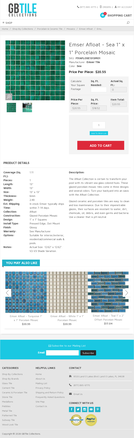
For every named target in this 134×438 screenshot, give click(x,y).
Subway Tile (8, 420)
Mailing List (41, 383)
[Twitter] (78, 409)
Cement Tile (8, 387)
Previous (7, 293)
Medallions (7, 401)
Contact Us (41, 406)
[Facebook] (71, 409)
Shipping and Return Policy (50, 392)
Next (127, 293)
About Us (40, 378)
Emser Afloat (86, 28)
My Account (124, 7)
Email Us (78, 394)
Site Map (40, 401)
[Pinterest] (97, 409)
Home (5, 28)
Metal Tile (7, 410)
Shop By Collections (22, 28)
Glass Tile (7, 383)
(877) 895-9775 (88, 7)
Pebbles (6, 406)
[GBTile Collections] (27, 9)
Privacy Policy (43, 387)
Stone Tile (7, 397)
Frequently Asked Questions (50, 397)
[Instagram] (84, 409)
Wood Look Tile (10, 424)
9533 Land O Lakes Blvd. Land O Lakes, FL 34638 (99, 376)
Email (41, 352)
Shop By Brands (10, 378)
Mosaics (71, 28)
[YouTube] (91, 409)
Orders (106, 7)
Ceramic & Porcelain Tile (14, 392)
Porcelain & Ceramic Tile (49, 28)
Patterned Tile (9, 415)
